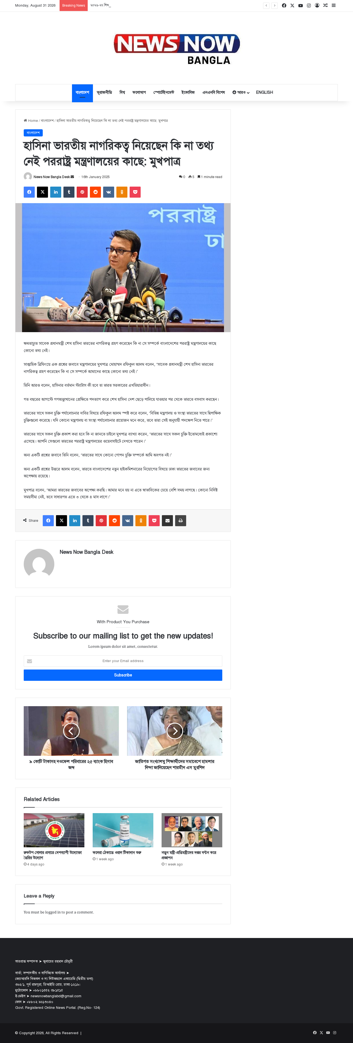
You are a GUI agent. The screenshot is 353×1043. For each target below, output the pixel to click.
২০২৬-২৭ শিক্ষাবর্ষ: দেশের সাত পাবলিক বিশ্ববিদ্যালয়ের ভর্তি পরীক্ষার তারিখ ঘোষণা (144, 5)
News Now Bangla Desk (52, 177)
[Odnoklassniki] (121, 192)
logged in (53, 912)
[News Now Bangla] (176, 48)
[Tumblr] (68, 192)
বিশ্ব (122, 92)
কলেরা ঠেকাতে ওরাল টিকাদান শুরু (117, 852)
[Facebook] (29, 192)
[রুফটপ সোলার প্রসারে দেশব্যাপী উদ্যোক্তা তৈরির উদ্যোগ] (54, 830)
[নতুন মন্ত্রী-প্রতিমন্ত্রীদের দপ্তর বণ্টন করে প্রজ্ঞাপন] (192, 830)
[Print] (180, 520)
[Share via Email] (167, 520)
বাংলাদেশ (82, 92)
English (264, 92)
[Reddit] (95, 192)
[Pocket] (135, 192)
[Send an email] (72, 177)
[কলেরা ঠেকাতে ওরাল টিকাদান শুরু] (123, 830)
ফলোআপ (139, 92)
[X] (42, 192)
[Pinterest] (82, 192)
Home (32, 121)
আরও (240, 92)
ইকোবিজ (188, 92)
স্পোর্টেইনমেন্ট (164, 92)
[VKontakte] (108, 192)
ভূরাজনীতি (104, 92)
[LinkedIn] (55, 192)
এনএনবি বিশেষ (213, 92)
